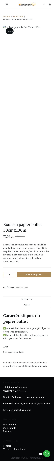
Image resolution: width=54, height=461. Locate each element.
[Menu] (7, 4)
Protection (22, 287)
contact (7, 446)
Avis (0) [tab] (27, 305)
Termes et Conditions (14, 449)
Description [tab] (26, 299)
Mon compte (9, 428)
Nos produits (9, 424)
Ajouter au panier (33, 274)
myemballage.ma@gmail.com (35, 403)
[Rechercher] (44, 4)
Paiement (8, 431)
